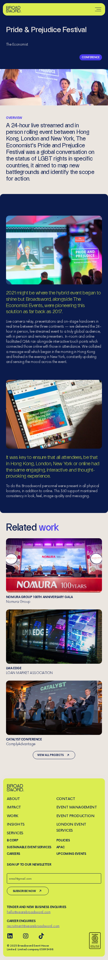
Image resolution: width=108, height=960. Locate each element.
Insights (16, 824)
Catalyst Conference (54, 713)
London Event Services (71, 827)
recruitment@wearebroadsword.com (33, 926)
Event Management (76, 807)
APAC (60, 847)
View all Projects (50, 755)
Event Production (75, 815)
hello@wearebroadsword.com (29, 912)
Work (12, 815)
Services (15, 833)
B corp (12, 840)
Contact (65, 798)
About (13, 798)
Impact (14, 807)
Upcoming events (71, 853)
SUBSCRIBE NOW (24, 891)
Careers (13, 853)
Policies (63, 840)
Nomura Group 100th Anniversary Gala (54, 571)
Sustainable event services (29, 847)
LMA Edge (54, 642)
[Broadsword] (13, 9)
